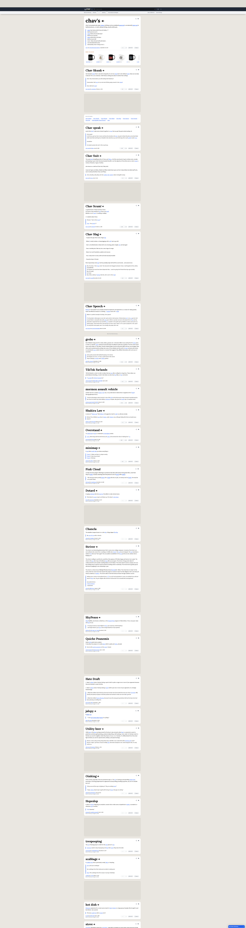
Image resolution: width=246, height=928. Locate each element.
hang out (135, 25)
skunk (93, 74)
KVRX (97, 402)
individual (92, 494)
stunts (101, 718)
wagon (100, 392)
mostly (92, 451)
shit (110, 241)
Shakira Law (88, 421)
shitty (88, 714)
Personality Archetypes (113, 12)
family (132, 392)
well (105, 320)
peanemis (98, 647)
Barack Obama (91, 584)
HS (91, 554)
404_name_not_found (95, 630)
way (111, 131)
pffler (92, 702)
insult (107, 211)
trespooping (88, 850)
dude (95, 86)
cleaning (127, 741)
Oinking (87, 792)
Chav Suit (88, 120)
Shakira (111, 417)
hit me (92, 535)
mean (126, 348)
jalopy (87, 720)
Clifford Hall (92, 915)
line (111, 397)
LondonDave (93, 89)
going (95, 497)
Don (88, 865)
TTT (108, 576)
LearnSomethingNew (96, 328)
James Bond (96, 718)
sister (108, 436)
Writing (87, 309)
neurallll (92, 278)
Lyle (130, 741)
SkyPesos (87, 630)
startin (93, 223)
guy (93, 561)
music (134, 343)
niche (90, 642)
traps (134, 779)
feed (111, 908)
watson (90, 720)
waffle (129, 138)
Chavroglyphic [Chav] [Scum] (99, 120)
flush (107, 848)
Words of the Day (87, 12)
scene (97, 344)
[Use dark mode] (161, 9)
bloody (103, 358)
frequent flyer (111, 621)
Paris (106, 626)
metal (97, 358)
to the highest (106, 433)
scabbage (87, 875)
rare (92, 806)
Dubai (104, 417)
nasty (112, 848)
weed (128, 74)
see (100, 211)
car (90, 714)
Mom (88, 873)
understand (90, 433)
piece (104, 644)
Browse (94, 12)
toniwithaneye (93, 482)
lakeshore (93, 747)
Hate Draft (87, 702)
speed (131, 779)
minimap (87, 461)
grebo (87, 361)
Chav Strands (134, 118)
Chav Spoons (126, 118)
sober (91, 474)
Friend (88, 454)
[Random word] (155, 9)
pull (92, 718)
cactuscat (91, 361)
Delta (87, 621)
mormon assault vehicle (90, 402)
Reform (102, 414)
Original (108, 311)
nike (108, 175)
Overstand (88, 439)
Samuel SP (93, 226)
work (91, 159)
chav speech (88, 118)
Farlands (99, 378)
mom (88, 30)
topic (95, 433)
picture (92, 804)
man (97, 82)
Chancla (87, 538)
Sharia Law (94, 414)
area (92, 862)
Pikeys (109, 159)
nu (95, 358)
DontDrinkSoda (93, 792)
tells (96, 451)
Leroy (88, 436)
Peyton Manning (100, 698)
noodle (93, 913)
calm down (116, 497)
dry (119, 245)
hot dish (87, 915)
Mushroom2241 (96, 650)
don (92, 131)
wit (132, 320)
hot (95, 913)
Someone (89, 848)
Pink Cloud (88, 482)
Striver (87, 588)
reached (90, 378)
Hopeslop (87, 812)
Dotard (87, 500)
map (87, 451)
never (136, 161)
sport (107, 688)
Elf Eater (92, 439)
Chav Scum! (88, 226)
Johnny (92, 790)
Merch (137, 47)
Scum (94, 213)
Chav (88, 223)
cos (131, 318)
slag (105, 238)
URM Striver (92, 588)
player (92, 682)
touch (117, 474)
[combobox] (124, 9)
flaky (107, 862)
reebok (111, 175)
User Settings (159, 12)
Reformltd (93, 421)
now (99, 417)
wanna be (121, 25)
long (100, 494)
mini (103, 392)
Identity (104, 12)
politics (97, 573)
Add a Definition (151, 12)
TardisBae (92, 538)
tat (126, 318)
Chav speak (88, 148)
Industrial (108, 399)
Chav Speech (88, 328)
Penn (92, 578)
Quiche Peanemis (89, 650)
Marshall (113, 570)
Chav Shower (104, 118)
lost (102, 494)
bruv (136, 138)
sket (116, 136)
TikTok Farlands (89, 381)
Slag (98, 266)
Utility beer (88, 747)
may (119, 552)
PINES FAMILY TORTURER (97, 381)
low (115, 375)
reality (123, 474)
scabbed (88, 862)
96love (92, 148)
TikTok (95, 378)
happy (103, 477)
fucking (98, 275)
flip (115, 532)
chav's (87, 47)
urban (102, 25)
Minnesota (88, 908)
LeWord (91, 461)
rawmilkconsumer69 (94, 812)
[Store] (158, 9)
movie (105, 647)
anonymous (92, 500)
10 (88, 809)
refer (116, 414)
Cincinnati (133, 692)
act (115, 779)
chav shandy (96, 118)
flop (117, 532)
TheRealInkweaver (95, 850)
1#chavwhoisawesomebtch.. (94, 47)
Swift (117, 311)
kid (105, 532)
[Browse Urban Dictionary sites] (88, 9)
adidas (105, 175)
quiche (94, 647)
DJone (92, 178)
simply (101, 913)
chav (108, 120)
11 (129, 436)
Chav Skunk (88, 89)
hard (89, 622)
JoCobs (92, 875)
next (106, 845)
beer (90, 732)
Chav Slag (118, 118)
